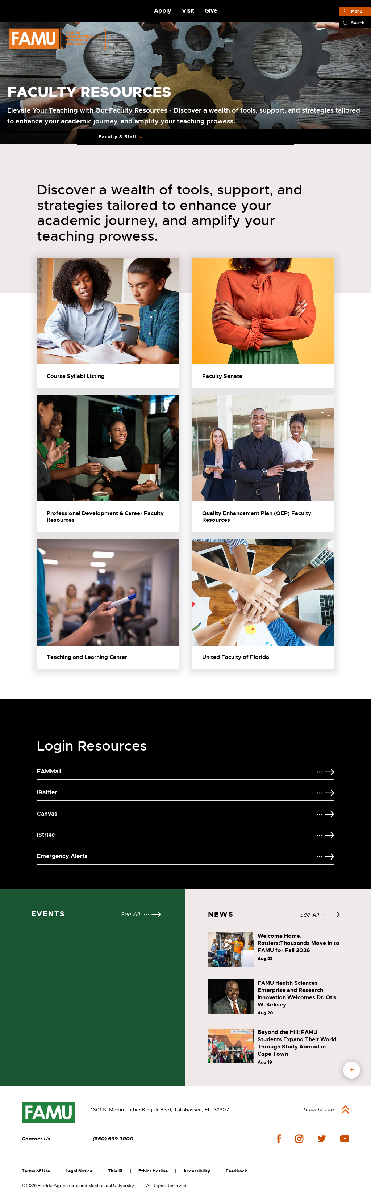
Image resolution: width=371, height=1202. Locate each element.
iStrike (46, 835)
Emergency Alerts (62, 856)
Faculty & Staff (118, 137)
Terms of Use (36, 1171)
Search (357, 22)
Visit (188, 10)
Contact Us (36, 1139)
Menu (356, 11)
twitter (322, 1138)
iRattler (47, 792)
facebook (279, 1138)
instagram (299, 1139)
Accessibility (196, 1171)
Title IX (115, 1171)
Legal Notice (79, 1171)
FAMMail (49, 771)
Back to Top (319, 1109)
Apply (162, 10)
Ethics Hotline (153, 1171)
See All (130, 914)
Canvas (47, 814)
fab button (351, 1070)
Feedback (236, 1171)
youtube (344, 1138)
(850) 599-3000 (113, 1139)
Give (211, 10)
